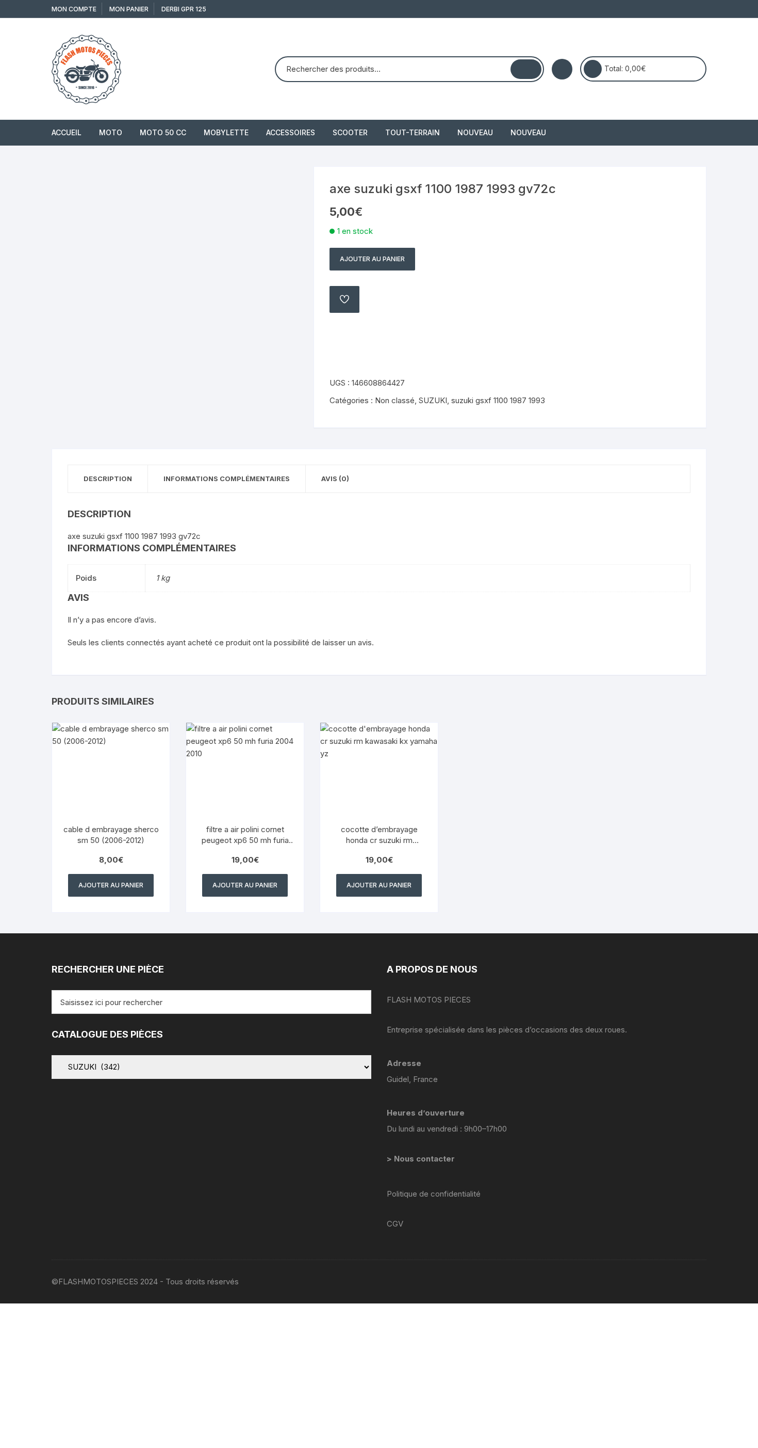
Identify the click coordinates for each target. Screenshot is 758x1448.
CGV (395, 1224)
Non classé (395, 400)
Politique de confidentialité (434, 1194)
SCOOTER (350, 132)
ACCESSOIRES (290, 132)
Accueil (66, 132)
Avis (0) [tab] (335, 478)
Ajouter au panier (372, 259)
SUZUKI (433, 400)
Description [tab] (108, 478)
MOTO (110, 132)
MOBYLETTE (226, 132)
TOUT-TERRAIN (412, 132)
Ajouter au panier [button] (110, 885)
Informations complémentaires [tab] (226, 478)
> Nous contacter (422, 1159)
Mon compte (74, 9)
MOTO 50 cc (163, 132)
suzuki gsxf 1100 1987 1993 (498, 400)
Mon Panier (129, 9)
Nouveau (475, 132)
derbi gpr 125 (183, 9)
